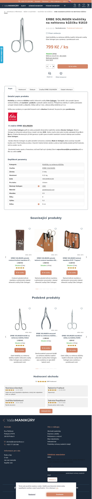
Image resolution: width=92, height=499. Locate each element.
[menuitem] (23, 5)
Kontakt (37, 1)
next (86, 257)
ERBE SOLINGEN (48, 168)
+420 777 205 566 (27, 1)
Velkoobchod (51, 441)
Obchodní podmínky (54, 431)
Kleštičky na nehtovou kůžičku (53, 164)
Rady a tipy (8, 455)
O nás (6, 457)
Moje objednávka (53, 439)
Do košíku (74, 66)
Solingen (53, 100)
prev (5, 257)
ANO (44, 186)
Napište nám (8, 463)
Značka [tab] (48, 89)
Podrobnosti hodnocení (74, 28)
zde (57, 488)
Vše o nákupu (55, 1)
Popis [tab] (10, 88)
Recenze (45, 1)
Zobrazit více (46, 411)
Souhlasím (59, 494)
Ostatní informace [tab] (67, 89)
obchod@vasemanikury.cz (15, 442)
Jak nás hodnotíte (10, 460)
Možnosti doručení (52, 58)
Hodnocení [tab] (22, 89)
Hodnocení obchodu (46, 376)
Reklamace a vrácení (54, 436)
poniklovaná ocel (48, 189)
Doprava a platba (53, 434)
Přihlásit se (52, 479)
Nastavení (31, 494)
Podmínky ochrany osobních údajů (59, 444)
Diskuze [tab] (32, 89)
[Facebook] (15, 488)
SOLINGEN (27, 126)
